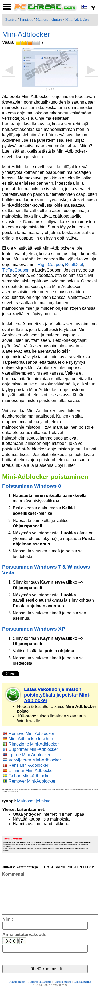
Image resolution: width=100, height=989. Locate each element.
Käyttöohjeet (17, 981)
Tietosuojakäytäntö (39, 981)
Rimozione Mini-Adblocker (34, 744)
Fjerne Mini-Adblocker (29, 754)
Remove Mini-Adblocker (31, 733)
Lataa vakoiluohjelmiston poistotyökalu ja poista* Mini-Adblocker (57, 695)
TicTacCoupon (16, 270)
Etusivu (11, 19)
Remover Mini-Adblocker (32, 781)
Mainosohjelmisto (49, 19)
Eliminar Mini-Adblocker (31, 770)
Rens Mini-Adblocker (28, 765)
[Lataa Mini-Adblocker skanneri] (13, 695)
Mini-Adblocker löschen (31, 739)
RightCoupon (50, 264)
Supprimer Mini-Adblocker (33, 749)
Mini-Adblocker (77, 19)
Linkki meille (82, 981)
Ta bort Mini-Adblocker (30, 776)
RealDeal (74, 264)
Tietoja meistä (62, 981)
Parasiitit (26, 19)
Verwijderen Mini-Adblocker (35, 760)
